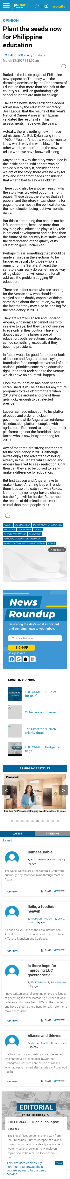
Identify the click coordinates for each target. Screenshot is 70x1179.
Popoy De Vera (58, 982)
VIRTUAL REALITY (40, 1043)
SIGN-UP (22, 647)
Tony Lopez (60, 1043)
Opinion (11, 20)
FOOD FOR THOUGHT (42, 918)
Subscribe (58, 6)
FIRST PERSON (38, 859)
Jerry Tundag (34, 55)
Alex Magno (57, 859)
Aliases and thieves (44, 1035)
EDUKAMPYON (38, 982)
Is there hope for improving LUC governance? (42, 970)
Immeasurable (40, 852)
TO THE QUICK (13, 55)
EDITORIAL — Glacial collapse (33, 1122)
